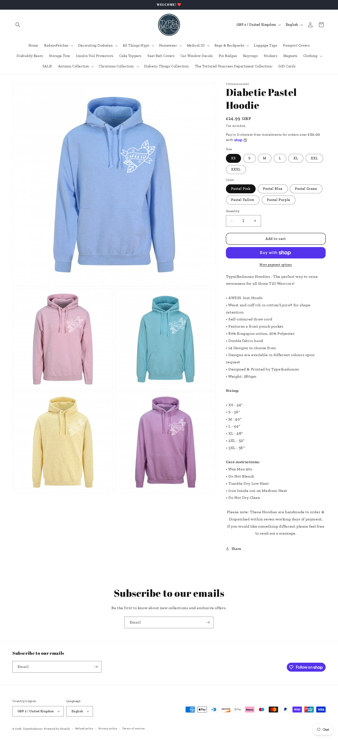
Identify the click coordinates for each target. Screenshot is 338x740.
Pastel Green (306, 189)
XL (295, 158)
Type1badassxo (33, 728)
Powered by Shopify (57, 728)
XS (233, 158)
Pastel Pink (240, 189)
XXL (314, 158)
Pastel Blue (273, 189)
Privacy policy (108, 728)
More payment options (276, 264)
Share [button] (236, 549)
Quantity (233, 211)
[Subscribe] (207, 622)
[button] (17, 24)
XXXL (236, 169)
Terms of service (133, 728)
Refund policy (84, 728)
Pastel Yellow (242, 200)
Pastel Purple (278, 200)
